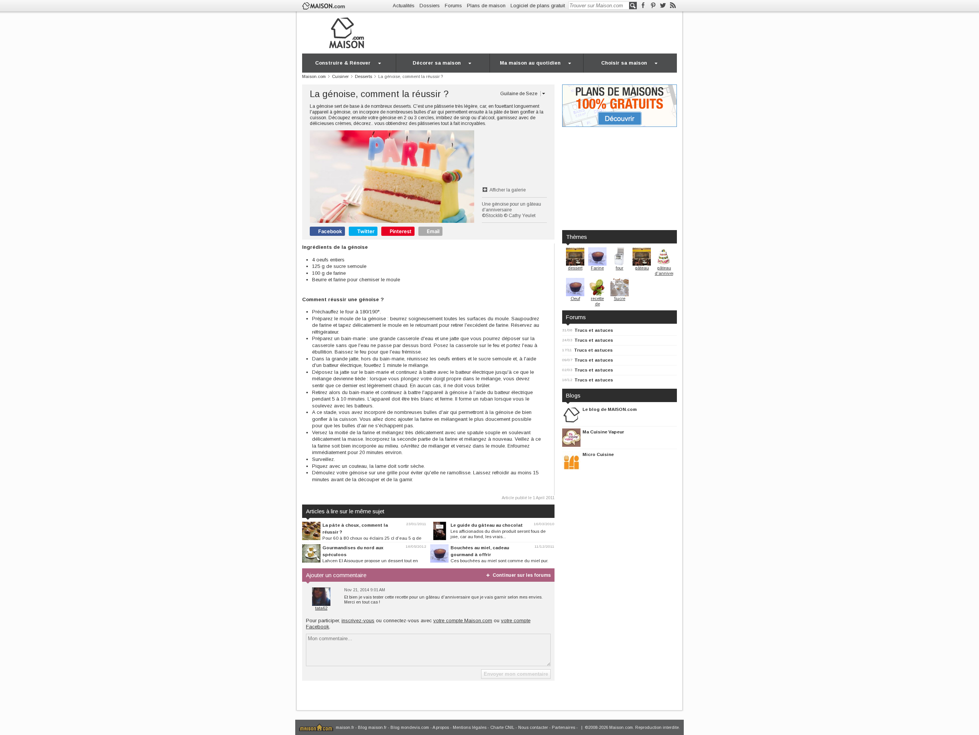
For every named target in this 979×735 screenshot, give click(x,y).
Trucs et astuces (593, 330)
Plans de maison (486, 5)
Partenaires (563, 727)
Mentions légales (469, 727)
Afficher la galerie (508, 190)
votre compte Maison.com (462, 620)
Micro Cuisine (598, 454)
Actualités (404, 5)
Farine (597, 268)
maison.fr (345, 727)
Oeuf (575, 298)
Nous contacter (533, 727)
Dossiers (430, 5)
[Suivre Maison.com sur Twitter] (663, 5)
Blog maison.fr (372, 727)
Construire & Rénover (343, 63)
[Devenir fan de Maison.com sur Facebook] (643, 5)
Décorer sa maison (437, 63)
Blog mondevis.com (409, 727)
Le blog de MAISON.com (609, 409)
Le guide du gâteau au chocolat (486, 524)
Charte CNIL (502, 727)
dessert (575, 268)
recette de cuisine (597, 303)
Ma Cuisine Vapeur (603, 431)
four (619, 268)
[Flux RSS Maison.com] (673, 5)
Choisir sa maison (624, 63)
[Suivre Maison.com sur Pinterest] (653, 5)
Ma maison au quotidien (530, 63)
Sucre (619, 298)
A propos (441, 727)
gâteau (642, 268)
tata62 (321, 608)
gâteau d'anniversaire (669, 271)
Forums (453, 5)
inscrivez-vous (358, 620)
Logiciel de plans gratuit (538, 5)
